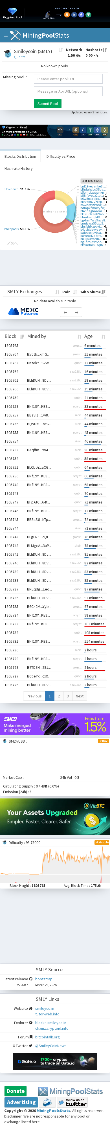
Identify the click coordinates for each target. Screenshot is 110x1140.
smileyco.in (44, 1008)
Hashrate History (19, 168)
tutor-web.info (47, 1014)
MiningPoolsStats (53, 1110)
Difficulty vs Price (61, 156)
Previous (34, 696)
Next (79, 696)
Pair (66, 291)
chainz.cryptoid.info (52, 1028)
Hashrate (94, 52)
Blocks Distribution (20, 156)
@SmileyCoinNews (51, 1045)
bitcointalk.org (47, 1037)
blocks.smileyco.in (50, 1022)
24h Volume (90, 291)
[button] (6, 35)
